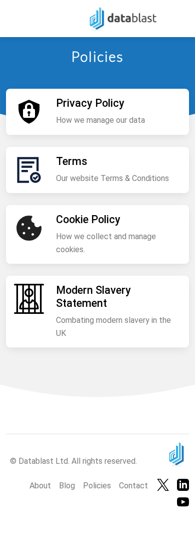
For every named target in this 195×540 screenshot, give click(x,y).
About (40, 485)
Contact (133, 485)
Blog (67, 485)
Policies (97, 485)
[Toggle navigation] (19, 18)
